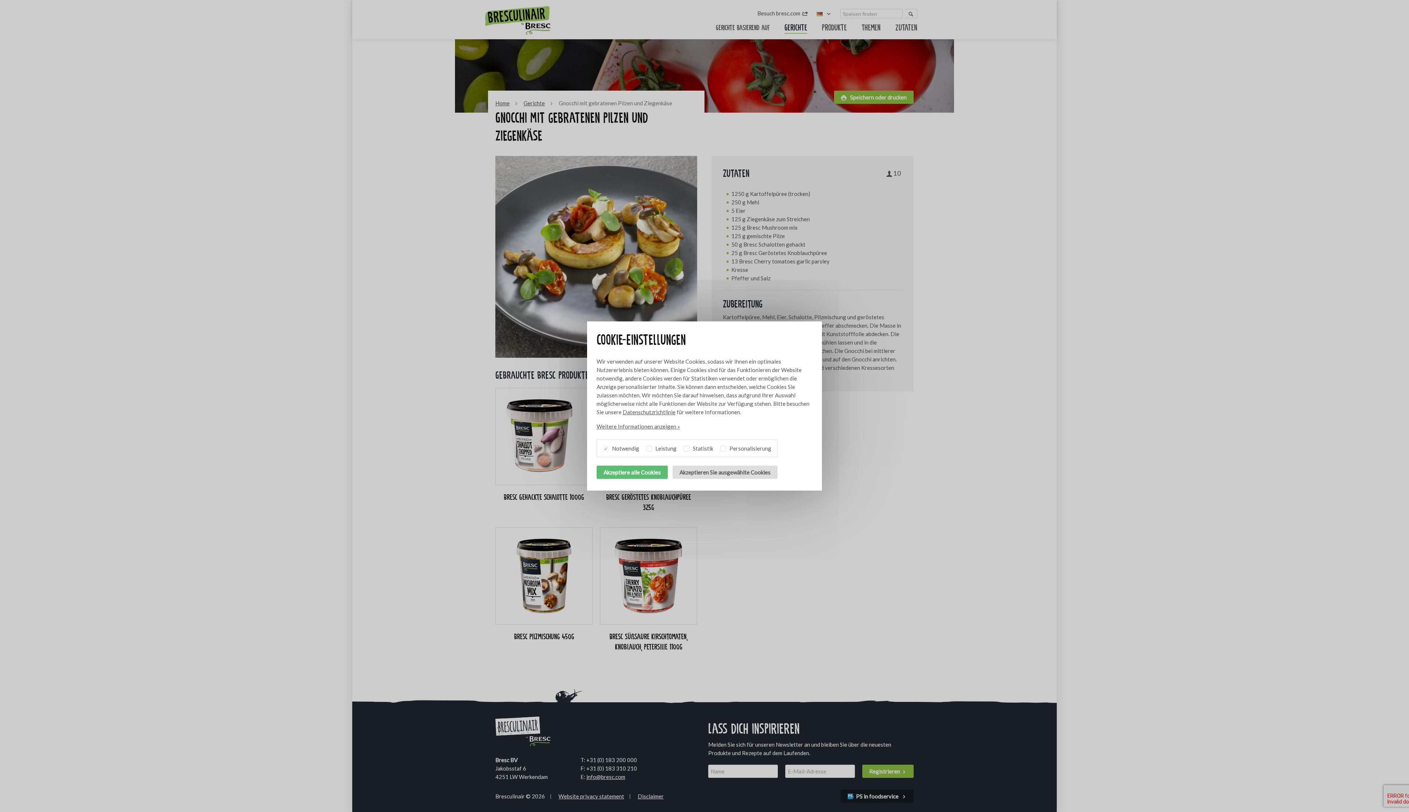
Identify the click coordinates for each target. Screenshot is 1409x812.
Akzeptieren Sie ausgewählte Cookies (725, 472)
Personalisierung (749, 448)
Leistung (665, 448)
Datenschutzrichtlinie (649, 412)
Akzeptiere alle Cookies (632, 472)
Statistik (702, 448)
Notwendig (625, 448)
